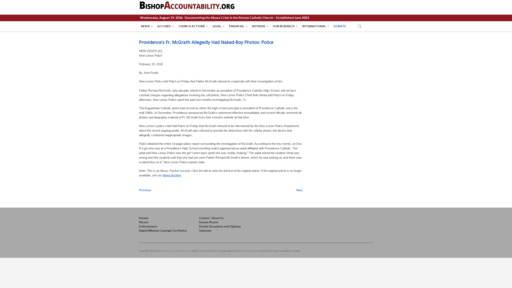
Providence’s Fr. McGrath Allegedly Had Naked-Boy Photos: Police (206, 42)
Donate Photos (208, 222)
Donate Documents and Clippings (220, 226)
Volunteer (205, 230)
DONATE (340, 26)
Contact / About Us (211, 218)
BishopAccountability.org (175, 250)
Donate (143, 218)
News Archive (172, 175)
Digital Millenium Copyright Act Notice (163, 230)
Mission (144, 222)
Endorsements (148, 226)
